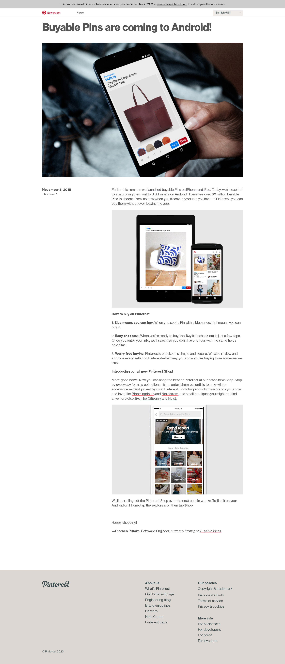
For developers (209, 629)
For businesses (209, 624)
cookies (218, 606)
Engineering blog (158, 600)
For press (205, 635)
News (80, 12)
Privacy (203, 606)
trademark (224, 588)
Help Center (154, 617)
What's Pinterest (157, 588)
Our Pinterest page (159, 594)
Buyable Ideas (210, 531)
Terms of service (210, 601)
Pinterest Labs (156, 622)
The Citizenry (151, 398)
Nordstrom (170, 394)
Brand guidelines (157, 605)
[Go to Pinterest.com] (55, 584)
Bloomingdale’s (143, 394)
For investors (208, 641)
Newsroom (53, 12)
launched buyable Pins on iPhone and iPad (178, 190)
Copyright (205, 588)
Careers (151, 611)
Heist (172, 398)
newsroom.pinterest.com (172, 4)
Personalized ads (211, 595)
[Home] (44, 12)
